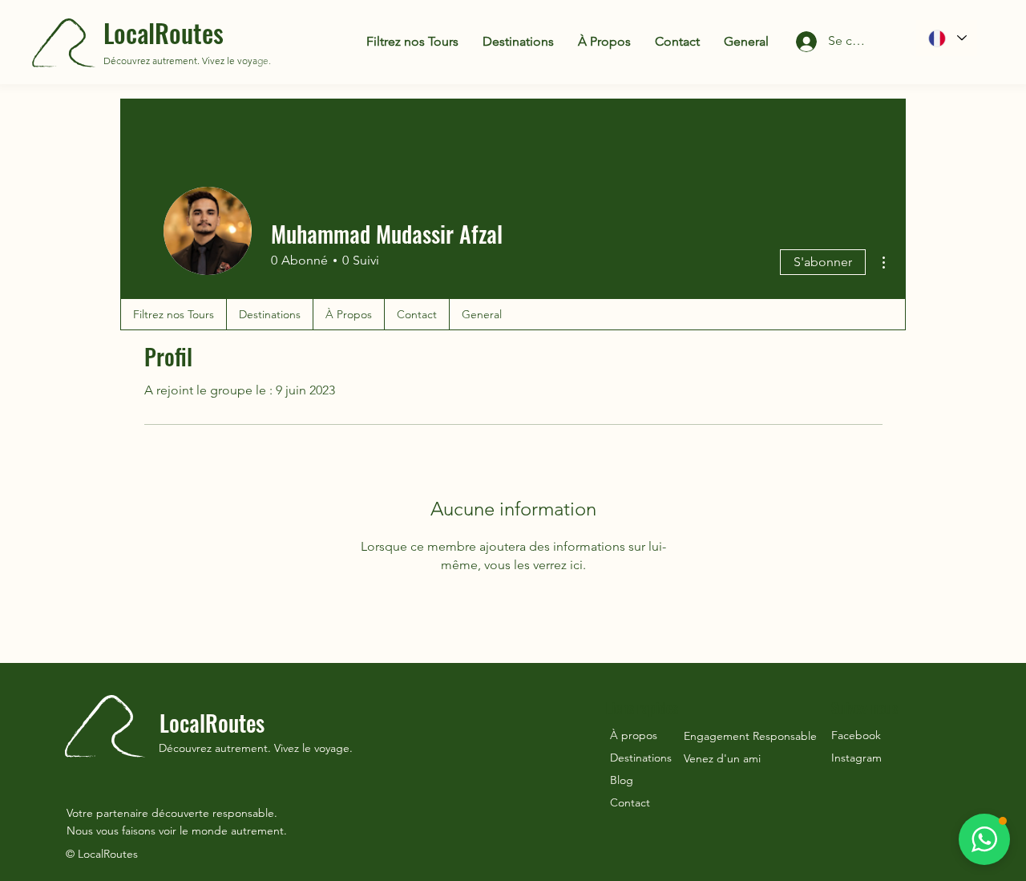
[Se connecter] (793, 41)
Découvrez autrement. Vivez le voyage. (187, 61)
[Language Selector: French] (946, 38)
